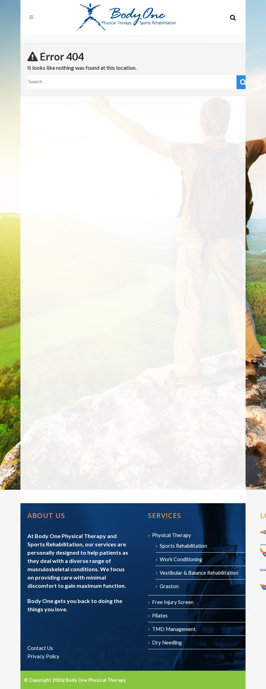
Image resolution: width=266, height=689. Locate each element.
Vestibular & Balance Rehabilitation (199, 573)
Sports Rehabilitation (183, 546)
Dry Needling (167, 642)
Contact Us (40, 648)
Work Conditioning (181, 559)
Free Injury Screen (173, 602)
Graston (169, 586)
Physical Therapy (171, 535)
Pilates (160, 615)
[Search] (243, 82)
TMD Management (174, 629)
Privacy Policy (43, 656)
